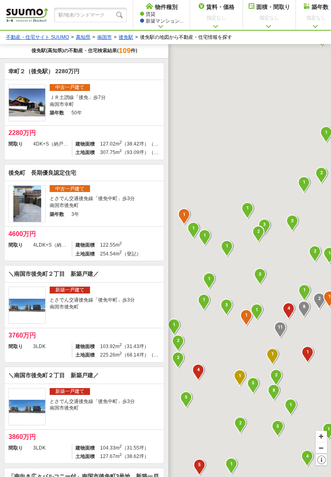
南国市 (104, 37)
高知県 (83, 37)
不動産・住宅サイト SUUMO (37, 37)
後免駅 (126, 37)
